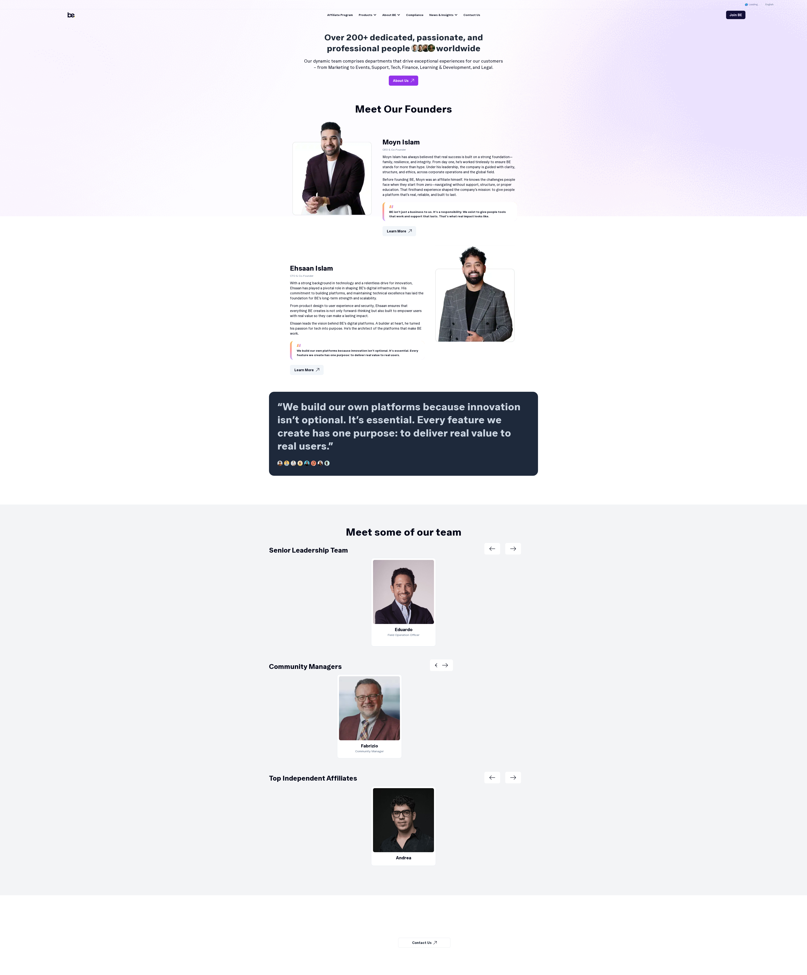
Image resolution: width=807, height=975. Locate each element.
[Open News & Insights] (456, 15)
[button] (492, 549)
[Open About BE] (398, 15)
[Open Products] (374, 15)
